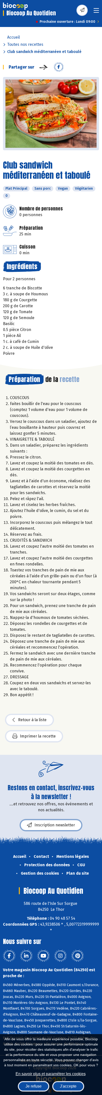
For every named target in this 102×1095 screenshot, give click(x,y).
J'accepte (68, 1086)
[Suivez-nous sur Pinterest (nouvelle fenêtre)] (77, 956)
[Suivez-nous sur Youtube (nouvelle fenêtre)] (43, 956)
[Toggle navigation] (96, 12)
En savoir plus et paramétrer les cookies (51, 1074)
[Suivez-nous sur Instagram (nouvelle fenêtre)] (60, 956)
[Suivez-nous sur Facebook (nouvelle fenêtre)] (9, 956)
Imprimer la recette (38, 736)
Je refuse (34, 1086)
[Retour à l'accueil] (15, 6)
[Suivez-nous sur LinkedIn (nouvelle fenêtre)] (26, 956)
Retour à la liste (32, 719)
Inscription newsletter (54, 825)
